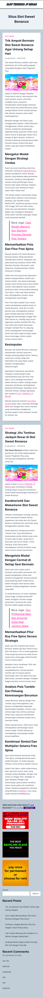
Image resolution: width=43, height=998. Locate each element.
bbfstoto (23, 791)
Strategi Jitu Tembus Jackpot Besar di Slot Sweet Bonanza (20, 437)
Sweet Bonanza (29, 171)
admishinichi (11, 58)
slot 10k (6, 961)
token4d (6, 966)
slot (4, 977)
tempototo (7, 972)
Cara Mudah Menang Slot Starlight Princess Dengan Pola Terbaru (21, 230)
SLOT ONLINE (9, 36)
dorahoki (6, 988)
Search (5, 890)
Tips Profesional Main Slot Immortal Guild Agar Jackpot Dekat (21, 618)
